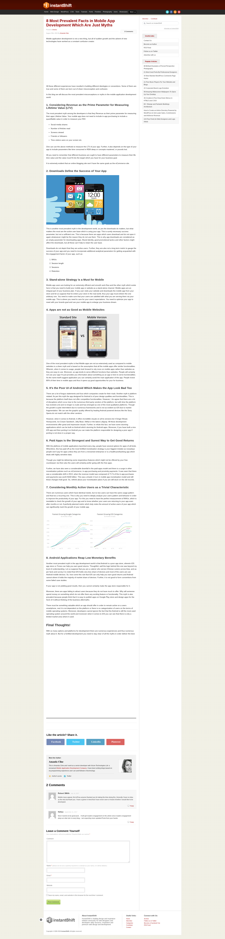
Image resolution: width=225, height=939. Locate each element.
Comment (50, 839)
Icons (116, 12)
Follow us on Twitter (151, 51)
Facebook (171, 12)
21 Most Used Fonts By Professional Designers (160, 72)
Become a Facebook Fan (152, 923)
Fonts (91, 12)
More (132, 12)
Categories (129, 923)
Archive (146, 918)
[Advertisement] (68, 64)
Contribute (154, 19)
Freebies (98, 12)
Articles (54, 29)
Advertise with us (150, 55)
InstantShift (61, 920)
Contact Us (148, 40)
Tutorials (84, 12)
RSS (175, 12)
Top (41, 920)
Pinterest (179, 12)
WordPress (65, 12)
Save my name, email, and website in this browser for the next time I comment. (75, 895)
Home (46, 12)
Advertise (145, 19)
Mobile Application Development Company (71, 768)
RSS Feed (147, 48)
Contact (128, 927)
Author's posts (57, 776)
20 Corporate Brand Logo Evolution (156, 88)
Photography (107, 12)
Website (49, 885)
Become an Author (150, 44)
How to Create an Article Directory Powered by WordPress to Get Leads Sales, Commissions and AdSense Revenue (160, 112)
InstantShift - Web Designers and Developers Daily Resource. (57, 5)
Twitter (167, 12)
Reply (132, 806)
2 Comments (128, 31)
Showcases (123, 12)
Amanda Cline (64, 33)
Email (49, 875)
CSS (72, 12)
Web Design (54, 12)
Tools (77, 12)
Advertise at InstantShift (171, 28)
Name (77, 866)
